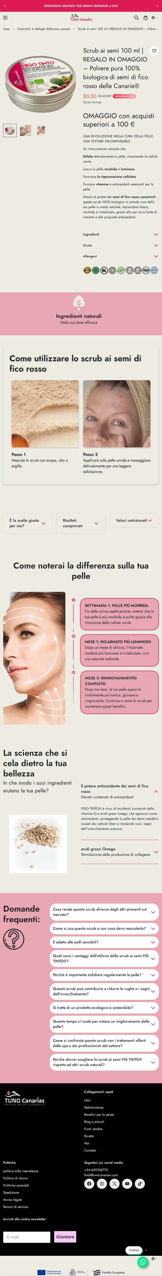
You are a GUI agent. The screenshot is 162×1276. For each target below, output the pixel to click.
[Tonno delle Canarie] (81, 17)
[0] (145, 18)
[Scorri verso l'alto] (154, 1253)
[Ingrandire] (70, 54)
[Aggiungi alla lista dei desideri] (154, 51)
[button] (154, 18)
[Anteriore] (4, 6)
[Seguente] (157, 6)
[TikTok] (140, 1184)
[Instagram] (102, 1184)
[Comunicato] (127, 1184)
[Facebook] (89, 1184)
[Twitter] (114, 1184)
